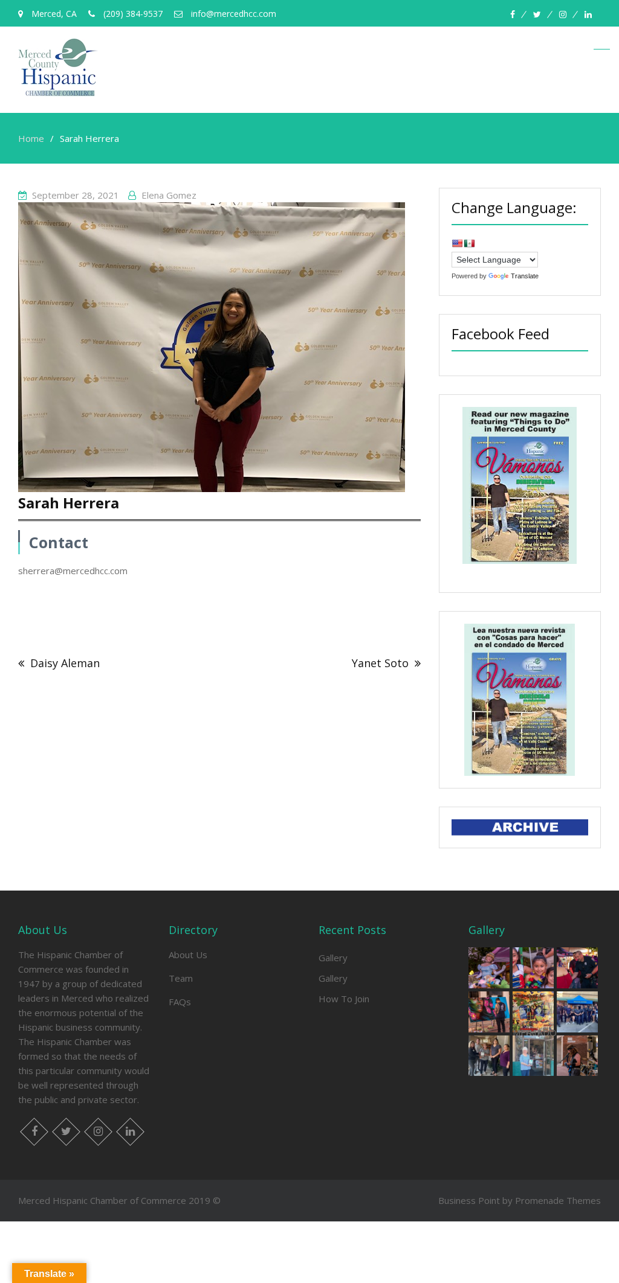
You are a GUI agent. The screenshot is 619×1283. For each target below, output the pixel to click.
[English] (457, 243)
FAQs (180, 1002)
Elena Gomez (168, 195)
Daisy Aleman (65, 663)
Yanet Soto (380, 663)
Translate (525, 276)
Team (181, 978)
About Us (188, 955)
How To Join (344, 999)
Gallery (333, 958)
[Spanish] (469, 243)
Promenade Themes (558, 1200)
